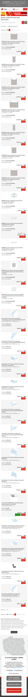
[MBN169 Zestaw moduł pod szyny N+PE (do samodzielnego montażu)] (14, 195)
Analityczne (19, 670)
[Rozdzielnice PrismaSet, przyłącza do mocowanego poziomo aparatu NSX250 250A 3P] (14, 313)
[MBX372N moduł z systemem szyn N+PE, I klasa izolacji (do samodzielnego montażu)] (14, 36)
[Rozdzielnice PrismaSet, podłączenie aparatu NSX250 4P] (14, 474)
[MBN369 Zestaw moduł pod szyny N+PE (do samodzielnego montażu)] (14, 242)
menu (25, 9)
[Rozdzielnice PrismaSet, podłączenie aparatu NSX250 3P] (14, 452)
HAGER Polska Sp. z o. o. (9, 505)
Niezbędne (10, 670)
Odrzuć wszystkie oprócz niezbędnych (14, 678)
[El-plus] (16, 9)
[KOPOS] (14, 14)
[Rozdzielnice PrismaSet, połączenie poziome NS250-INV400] (14, 566)
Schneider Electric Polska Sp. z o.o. (11, 321)
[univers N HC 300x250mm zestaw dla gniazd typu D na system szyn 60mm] (14, 497)
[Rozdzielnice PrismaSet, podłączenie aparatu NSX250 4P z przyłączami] (14, 381)
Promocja (18, 514)
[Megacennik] (4, 9)
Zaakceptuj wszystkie (14, 690)
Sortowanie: (4, 26)
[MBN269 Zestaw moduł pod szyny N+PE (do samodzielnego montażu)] (14, 218)
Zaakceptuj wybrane (14, 684)
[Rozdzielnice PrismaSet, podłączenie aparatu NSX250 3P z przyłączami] (14, 358)
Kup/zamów (22, 236)
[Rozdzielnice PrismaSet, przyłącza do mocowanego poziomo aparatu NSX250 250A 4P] (14, 336)
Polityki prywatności (17, 667)
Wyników (3, 609)
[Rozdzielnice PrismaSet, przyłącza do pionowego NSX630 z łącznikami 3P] (14, 588)
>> (18, 30)
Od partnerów (15, 673)
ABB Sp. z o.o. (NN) (7, 44)
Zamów (23, 53)
